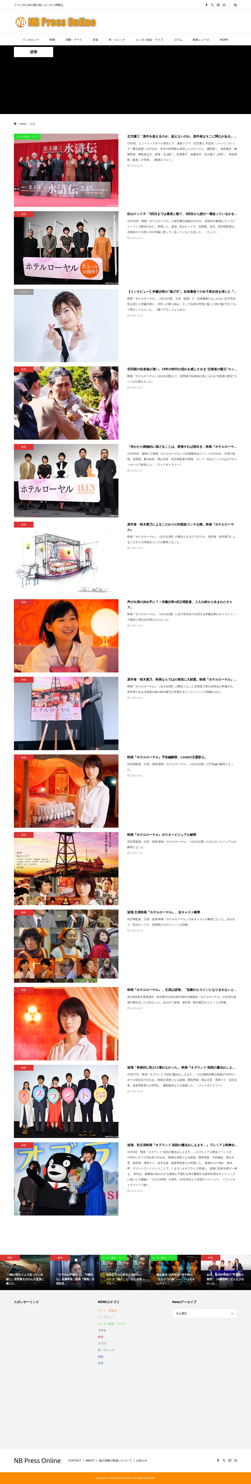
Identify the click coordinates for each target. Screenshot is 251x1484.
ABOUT (90, 1460)
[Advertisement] (125, 86)
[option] (25, 1272)
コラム (178, 39)
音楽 (95, 39)
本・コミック (117, 39)
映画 (52, 39)
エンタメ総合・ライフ (149, 39)
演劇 (100, 1356)
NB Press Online (37, 1460)
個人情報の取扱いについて (115, 1460)
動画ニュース (201, 39)
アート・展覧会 (107, 1310)
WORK (224, 39)
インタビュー (31, 39)
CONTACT (74, 1460)
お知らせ (141, 1460)
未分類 (102, 1343)
